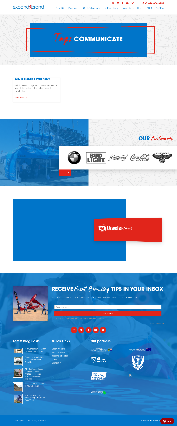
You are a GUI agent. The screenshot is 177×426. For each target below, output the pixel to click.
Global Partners (58, 352)
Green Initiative (58, 349)
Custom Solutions (91, 8)
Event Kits (126, 8)
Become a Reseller (60, 356)
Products (72, 8)
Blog (139, 8)
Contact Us (56, 363)
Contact (160, 8)
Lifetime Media (158, 420)
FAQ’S (149, 8)
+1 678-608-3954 (154, 3)
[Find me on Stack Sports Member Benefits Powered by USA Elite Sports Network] (146, 375)
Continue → (21, 97)
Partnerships (110, 8)
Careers (55, 359)
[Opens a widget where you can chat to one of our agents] (167, 421)
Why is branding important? (32, 79)
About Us (59, 8)
